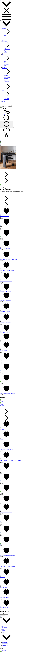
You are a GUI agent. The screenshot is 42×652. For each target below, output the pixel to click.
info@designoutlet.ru (3, 650)
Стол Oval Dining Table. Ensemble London (6, 512)
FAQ (2, 102)
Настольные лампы (6, 63)
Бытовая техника (4, 68)
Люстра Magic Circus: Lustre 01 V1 (5, 248)
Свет (2, 54)
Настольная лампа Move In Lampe (5, 311)
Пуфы (4, 37)
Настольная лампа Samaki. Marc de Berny (6, 322)
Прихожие (5, 52)
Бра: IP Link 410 (2, 577)
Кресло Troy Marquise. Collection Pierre (5, 607)
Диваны (5, 35)
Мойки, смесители (6, 81)
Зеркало (1, 471)
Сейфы (3, 82)
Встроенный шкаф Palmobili (4, 544)
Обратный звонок (3, 615)
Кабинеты (5, 51)
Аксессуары (3, 67)
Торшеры (5, 65)
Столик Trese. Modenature (3, 587)
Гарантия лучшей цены (5, 645)
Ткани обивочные (6, 99)
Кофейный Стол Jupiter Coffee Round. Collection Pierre (7, 555)
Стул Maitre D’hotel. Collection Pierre (5, 492)
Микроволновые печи (7, 77)
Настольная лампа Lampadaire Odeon (5, 300)
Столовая (3, 628)
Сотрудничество (4, 644)
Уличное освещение (6, 64)
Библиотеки (5, 50)
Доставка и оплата (4, 642)
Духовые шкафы (6, 75)
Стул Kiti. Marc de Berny (3, 350)
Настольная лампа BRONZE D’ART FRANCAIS (7, 270)
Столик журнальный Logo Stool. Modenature (6, 449)
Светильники (5, 62)
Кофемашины (5, 76)
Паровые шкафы (6, 78)
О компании (3, 100)
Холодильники (6, 79)
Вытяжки (5, 80)
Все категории (2, 405)
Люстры (5, 61)
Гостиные (5, 48)
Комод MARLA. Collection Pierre (4, 216)
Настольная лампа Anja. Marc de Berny (5, 291)
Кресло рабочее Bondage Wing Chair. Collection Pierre (7, 393)
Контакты (3, 646)
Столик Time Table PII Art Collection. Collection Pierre (7, 566)
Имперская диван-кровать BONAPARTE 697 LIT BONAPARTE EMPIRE (10, 460)
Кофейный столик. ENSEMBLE (4, 597)
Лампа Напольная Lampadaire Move (5, 332)
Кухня (3, 66)
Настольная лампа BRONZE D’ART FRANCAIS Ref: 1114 (8, 259)
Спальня (3, 625)
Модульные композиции (7, 49)
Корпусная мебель (4, 41)
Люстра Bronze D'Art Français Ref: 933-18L (6, 281)
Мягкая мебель (4, 28)
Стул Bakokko (2, 429)
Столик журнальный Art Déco (4, 382)
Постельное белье (6, 97)
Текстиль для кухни (6, 98)
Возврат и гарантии (5, 101)
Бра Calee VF (2, 439)
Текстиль (3, 90)
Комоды (3, 40)
